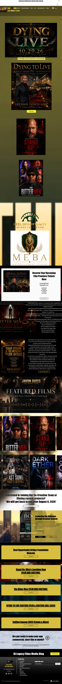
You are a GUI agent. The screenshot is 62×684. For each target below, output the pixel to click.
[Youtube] (11, 673)
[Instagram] (9, 673)
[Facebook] (6, 673)
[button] (57, 4)
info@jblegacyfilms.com (10, 669)
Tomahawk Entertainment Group (12, 681)
